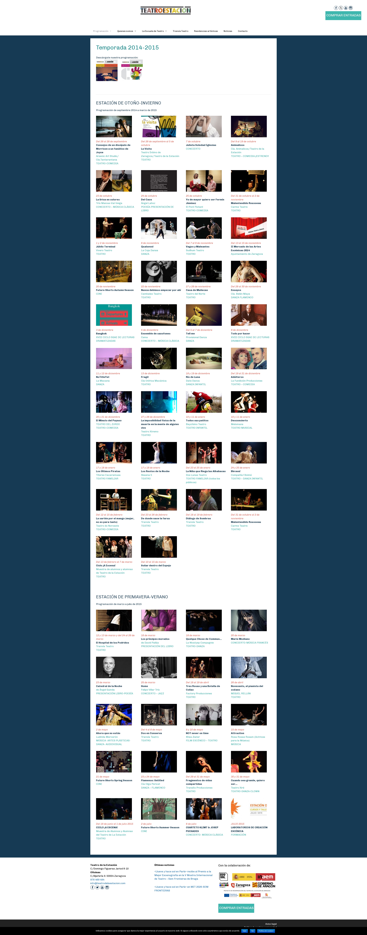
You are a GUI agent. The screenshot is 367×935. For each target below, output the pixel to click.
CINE (115, 290)
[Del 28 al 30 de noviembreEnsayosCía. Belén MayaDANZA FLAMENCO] (249, 280)
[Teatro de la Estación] (165, 10)
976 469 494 (97, 879)
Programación (100, 31)
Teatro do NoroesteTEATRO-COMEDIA (115, 522)
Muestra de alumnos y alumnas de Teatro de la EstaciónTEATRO (114, 569)
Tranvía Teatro (180, 31)
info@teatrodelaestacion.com (107, 883)
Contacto (243, 31)
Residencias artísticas (206, 31)
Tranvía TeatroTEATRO (115, 642)
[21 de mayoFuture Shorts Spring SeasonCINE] (114, 770)
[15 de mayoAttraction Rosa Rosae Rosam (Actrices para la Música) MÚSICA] (249, 723)
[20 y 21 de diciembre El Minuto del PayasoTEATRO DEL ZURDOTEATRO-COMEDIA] (114, 410)
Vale (244, 931)
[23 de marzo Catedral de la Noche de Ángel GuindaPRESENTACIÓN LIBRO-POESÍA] (114, 676)
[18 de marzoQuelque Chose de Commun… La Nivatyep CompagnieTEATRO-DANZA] (204, 629)
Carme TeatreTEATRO (246, 203)
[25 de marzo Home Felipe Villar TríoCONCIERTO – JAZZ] (159, 676)
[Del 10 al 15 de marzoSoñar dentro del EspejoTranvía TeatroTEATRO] (159, 555)
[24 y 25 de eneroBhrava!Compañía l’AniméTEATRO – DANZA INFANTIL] (249, 461)
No (252, 931)
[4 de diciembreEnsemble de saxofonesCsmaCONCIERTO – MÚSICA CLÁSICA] (159, 323)
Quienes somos (125, 31)
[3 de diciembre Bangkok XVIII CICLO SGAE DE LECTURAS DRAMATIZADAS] (114, 323)
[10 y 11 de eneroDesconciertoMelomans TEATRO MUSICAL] (249, 410)
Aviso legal (271, 924)
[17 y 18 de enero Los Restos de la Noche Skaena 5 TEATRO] (159, 461)
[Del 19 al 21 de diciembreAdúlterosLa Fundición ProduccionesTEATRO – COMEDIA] (249, 367)
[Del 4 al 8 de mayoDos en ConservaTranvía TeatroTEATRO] (159, 723)
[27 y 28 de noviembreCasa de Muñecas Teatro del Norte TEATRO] (204, 280)
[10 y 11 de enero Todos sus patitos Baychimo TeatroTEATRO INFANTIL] (204, 410)
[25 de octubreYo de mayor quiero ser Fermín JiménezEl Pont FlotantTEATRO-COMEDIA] (204, 189)
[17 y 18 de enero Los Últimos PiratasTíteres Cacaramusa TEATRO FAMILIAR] (114, 461)
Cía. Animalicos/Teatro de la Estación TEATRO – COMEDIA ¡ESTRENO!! (250, 149)
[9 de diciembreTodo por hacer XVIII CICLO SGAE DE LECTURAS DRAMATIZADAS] (249, 323)
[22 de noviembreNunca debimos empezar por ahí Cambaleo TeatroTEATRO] (159, 280)
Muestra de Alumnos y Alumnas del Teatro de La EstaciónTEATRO (114, 831)
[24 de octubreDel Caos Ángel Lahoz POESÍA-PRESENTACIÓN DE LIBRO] (159, 189)
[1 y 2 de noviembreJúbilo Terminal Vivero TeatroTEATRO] (114, 236)
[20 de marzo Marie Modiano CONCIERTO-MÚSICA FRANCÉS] (249, 629)
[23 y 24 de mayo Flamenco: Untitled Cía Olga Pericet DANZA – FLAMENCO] (159, 770)
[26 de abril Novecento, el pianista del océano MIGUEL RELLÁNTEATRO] (249, 676)
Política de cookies (266, 931)
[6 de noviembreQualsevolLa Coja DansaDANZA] (159, 236)
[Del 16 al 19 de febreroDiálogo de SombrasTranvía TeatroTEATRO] (204, 508)
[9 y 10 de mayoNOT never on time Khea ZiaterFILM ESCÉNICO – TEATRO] (204, 723)
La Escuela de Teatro (153, 31)
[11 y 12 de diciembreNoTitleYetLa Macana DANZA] (114, 367)
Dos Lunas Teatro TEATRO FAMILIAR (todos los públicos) (206, 475)
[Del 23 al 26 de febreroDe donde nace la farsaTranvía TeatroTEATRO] (159, 508)
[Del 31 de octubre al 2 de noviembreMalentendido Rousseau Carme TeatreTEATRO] (249, 189)
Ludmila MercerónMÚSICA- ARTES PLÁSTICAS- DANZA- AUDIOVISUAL (113, 737)
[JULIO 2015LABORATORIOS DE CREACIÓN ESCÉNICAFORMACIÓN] (249, 817)
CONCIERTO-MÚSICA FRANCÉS (249, 639)
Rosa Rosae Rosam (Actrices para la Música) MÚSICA (248, 737)
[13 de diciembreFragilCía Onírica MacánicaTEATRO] (159, 367)
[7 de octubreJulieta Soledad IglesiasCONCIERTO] (204, 135)
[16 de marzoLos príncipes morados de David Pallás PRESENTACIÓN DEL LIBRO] (159, 629)
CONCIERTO (201, 145)
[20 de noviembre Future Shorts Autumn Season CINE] (114, 280)
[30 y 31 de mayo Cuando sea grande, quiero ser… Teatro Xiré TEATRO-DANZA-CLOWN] (249, 770)
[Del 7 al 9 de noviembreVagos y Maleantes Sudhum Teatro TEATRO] (204, 236)
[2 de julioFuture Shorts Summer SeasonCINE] (159, 817)
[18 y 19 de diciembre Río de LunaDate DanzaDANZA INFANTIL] (204, 367)
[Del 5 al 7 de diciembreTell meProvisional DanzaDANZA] (204, 323)
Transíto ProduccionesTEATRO (199, 784)
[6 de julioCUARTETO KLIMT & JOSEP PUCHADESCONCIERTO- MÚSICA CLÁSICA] (204, 817)
